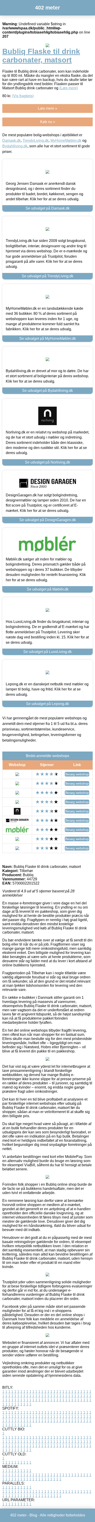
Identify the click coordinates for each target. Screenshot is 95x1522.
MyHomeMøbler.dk (65, 140)
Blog (33, 1515)
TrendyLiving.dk (36, 140)
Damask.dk (11, 140)
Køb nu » (47, 122)
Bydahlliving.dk (14, 146)
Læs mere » (47, 108)
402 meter (47, 8)
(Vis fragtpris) (23, 96)
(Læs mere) (68, 88)
